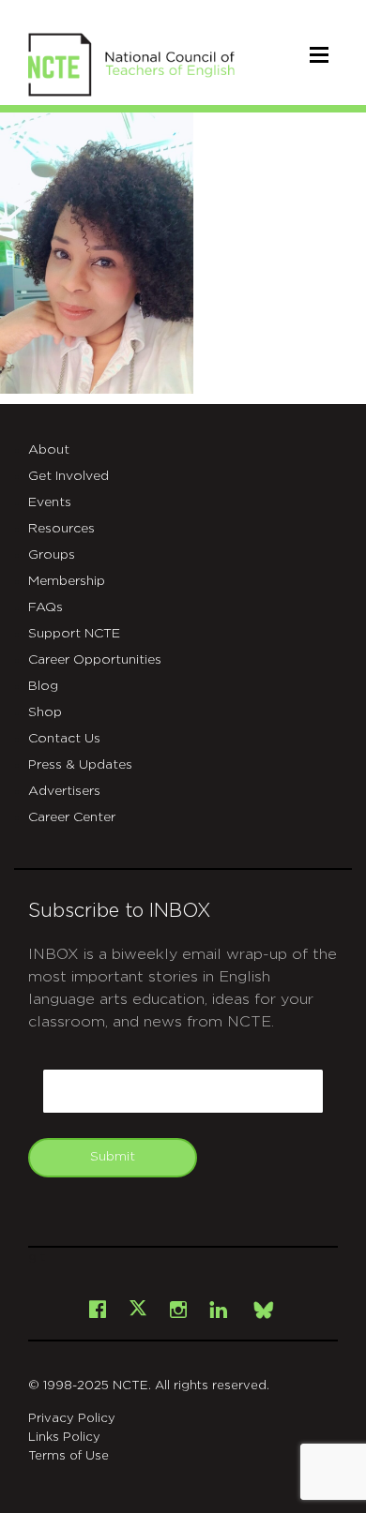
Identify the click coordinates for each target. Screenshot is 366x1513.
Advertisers (64, 791)
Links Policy (64, 1437)
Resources (61, 528)
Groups (51, 555)
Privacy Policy (71, 1419)
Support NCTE (74, 633)
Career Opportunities (94, 660)
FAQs (45, 607)
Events (49, 502)
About (48, 450)
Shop (45, 712)
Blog (43, 686)
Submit (112, 1156)
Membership (66, 581)
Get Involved (68, 476)
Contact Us (64, 738)
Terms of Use (68, 1456)
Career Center (71, 817)
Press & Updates (80, 764)
